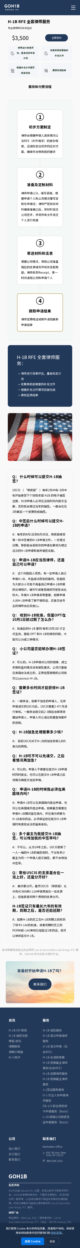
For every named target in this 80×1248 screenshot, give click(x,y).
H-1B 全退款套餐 (54, 1057)
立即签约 (56, 38)
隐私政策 (56, 1233)
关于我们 (14, 1154)
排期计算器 (16, 1052)
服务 (46, 1020)
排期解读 (14, 1046)
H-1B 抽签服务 (52, 1030)
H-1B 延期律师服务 (55, 1073)
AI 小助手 (15, 1057)
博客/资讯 (15, 1041)
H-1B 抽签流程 (18, 1036)
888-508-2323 (55, 1161)
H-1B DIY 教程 (18, 1030)
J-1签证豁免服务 (53, 1089)
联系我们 (40, 984)
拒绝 (52, 1241)
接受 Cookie (32, 1241)
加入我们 (14, 1148)
